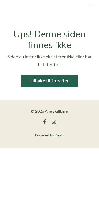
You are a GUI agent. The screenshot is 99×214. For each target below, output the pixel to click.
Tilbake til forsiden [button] (49, 80)
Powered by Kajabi (49, 135)
